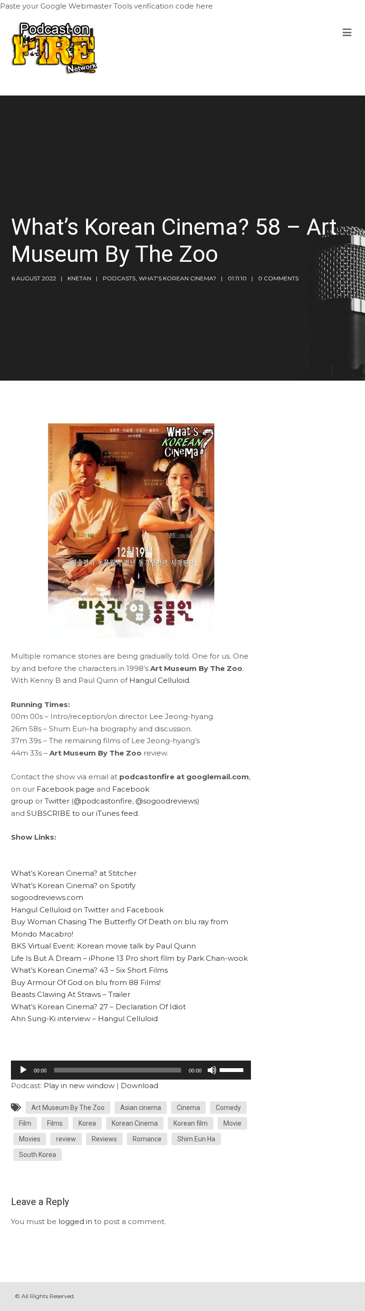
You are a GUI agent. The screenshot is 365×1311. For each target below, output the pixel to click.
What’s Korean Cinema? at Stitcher (73, 873)
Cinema (188, 1107)
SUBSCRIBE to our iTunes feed (82, 813)
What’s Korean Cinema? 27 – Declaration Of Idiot (98, 1006)
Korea (87, 1123)
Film (25, 1123)
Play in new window (79, 1085)
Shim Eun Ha (196, 1139)
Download (139, 1085)
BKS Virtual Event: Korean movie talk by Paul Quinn (103, 945)
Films (55, 1123)
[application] (131, 1070)
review (66, 1139)
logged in (75, 1221)
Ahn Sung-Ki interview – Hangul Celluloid (84, 1018)
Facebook (144, 909)
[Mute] (212, 1070)
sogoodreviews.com (47, 897)
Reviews (104, 1139)
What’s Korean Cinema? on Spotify (73, 885)
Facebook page (66, 789)
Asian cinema (140, 1107)
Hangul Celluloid (159, 680)
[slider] (233, 1069)
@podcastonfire (103, 800)
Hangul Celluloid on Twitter (60, 909)
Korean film (190, 1123)
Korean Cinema (135, 1123)
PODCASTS (119, 278)
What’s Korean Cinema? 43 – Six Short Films (89, 970)
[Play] (23, 1070)
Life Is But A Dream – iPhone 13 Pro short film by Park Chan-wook (129, 958)
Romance (147, 1139)
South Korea (37, 1154)
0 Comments (278, 278)
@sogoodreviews (166, 800)
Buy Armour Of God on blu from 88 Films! (86, 982)
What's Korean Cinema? (177, 278)
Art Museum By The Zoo (68, 1107)
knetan (79, 278)
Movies (29, 1139)
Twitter (57, 800)
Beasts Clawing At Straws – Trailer (70, 994)
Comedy (228, 1107)
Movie (232, 1123)
